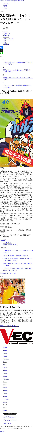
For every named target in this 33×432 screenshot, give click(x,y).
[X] (16, 50)
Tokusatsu (6, 359)
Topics (5, 6)
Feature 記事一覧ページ (10, 244)
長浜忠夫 (6, 44)
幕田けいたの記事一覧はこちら (9, 326)
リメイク (6, 37)
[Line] (16, 53)
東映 (4, 42)
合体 (4, 40)
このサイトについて (9, 417)
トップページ (7, 243)
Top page (5, 3)
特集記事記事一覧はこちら (8, 273)
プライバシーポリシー (10, 420)
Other (4, 364)
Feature (5, 5)
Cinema (5, 350)
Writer (5, 410)
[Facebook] (16, 47)
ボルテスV (6, 35)
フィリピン (6, 33)
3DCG (5, 31)
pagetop (2, 431)
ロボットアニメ (8, 38)
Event (5, 362)
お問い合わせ (7, 423)
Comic (5, 356)
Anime (5, 353)
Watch (5, 8)
